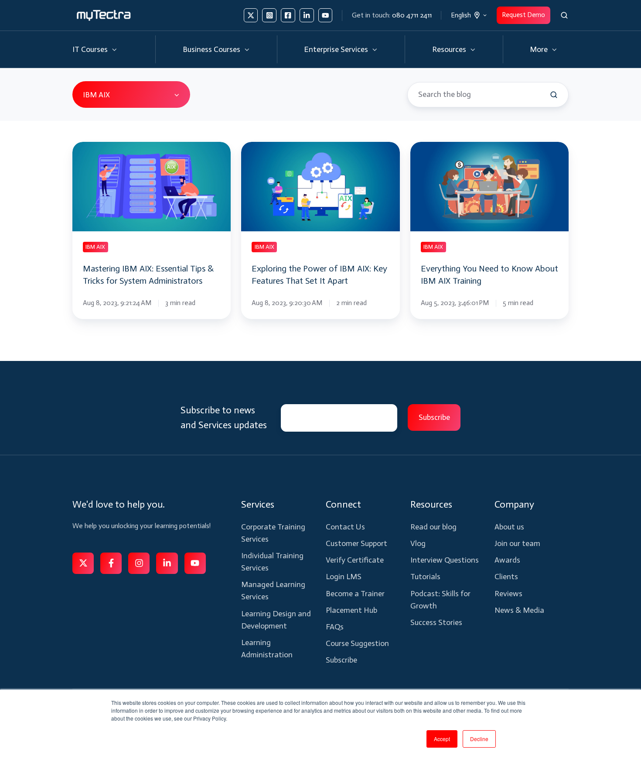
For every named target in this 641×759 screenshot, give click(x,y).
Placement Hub (351, 610)
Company (514, 504)
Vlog (418, 543)
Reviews (508, 593)
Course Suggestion (357, 643)
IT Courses (90, 49)
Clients (506, 576)
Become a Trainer (355, 593)
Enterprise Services (336, 49)
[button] (564, 15)
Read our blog (433, 527)
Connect (343, 504)
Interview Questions (444, 560)
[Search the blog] (553, 94)
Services (257, 504)
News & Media (519, 610)
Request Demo (523, 15)
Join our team (517, 543)
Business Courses (211, 49)
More (539, 49)
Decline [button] (479, 738)
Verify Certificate (355, 560)
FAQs (335, 627)
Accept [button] (442, 738)
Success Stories (436, 622)
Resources (449, 49)
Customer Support (356, 543)
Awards (507, 560)
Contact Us (345, 527)
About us (509, 527)
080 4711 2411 (412, 15)
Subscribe (341, 660)
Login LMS (343, 576)
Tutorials (425, 576)
